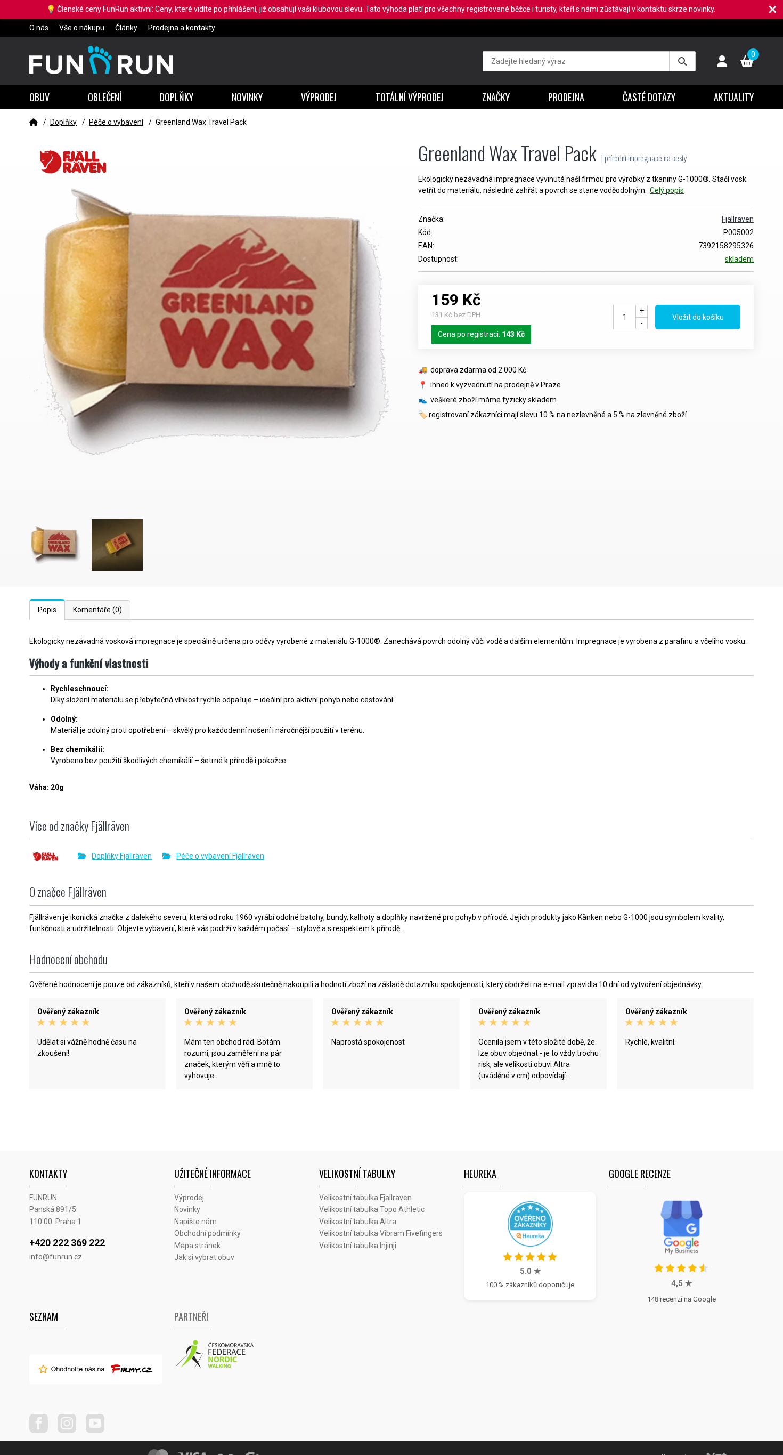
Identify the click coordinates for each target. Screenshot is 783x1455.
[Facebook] (42, 1430)
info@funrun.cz (55, 1256)
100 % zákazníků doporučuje (530, 1285)
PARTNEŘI (191, 1316)
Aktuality (734, 97)
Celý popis (667, 190)
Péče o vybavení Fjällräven (220, 856)
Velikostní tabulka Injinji (357, 1245)
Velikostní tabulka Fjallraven (365, 1197)
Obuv (39, 97)
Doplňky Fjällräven (122, 856)
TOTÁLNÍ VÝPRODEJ (410, 97)
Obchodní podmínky (207, 1233)
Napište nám (195, 1221)
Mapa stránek (197, 1245)
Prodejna (566, 97)
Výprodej (319, 97)
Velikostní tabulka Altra (357, 1221)
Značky (496, 97)
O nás (38, 27)
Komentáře (97, 609)
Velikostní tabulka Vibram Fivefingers (381, 1233)
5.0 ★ (530, 1271)
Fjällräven (738, 219)
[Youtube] (99, 1430)
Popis (47, 609)
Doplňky (176, 97)
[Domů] (33, 122)
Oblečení (104, 97)
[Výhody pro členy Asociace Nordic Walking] (246, 1355)
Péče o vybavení (116, 122)
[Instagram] (71, 1430)
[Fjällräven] (53, 856)
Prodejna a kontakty (181, 27)
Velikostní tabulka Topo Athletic (372, 1209)
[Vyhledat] (682, 61)
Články (126, 27)
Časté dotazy (649, 97)
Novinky (247, 97)
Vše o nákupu (81, 27)
